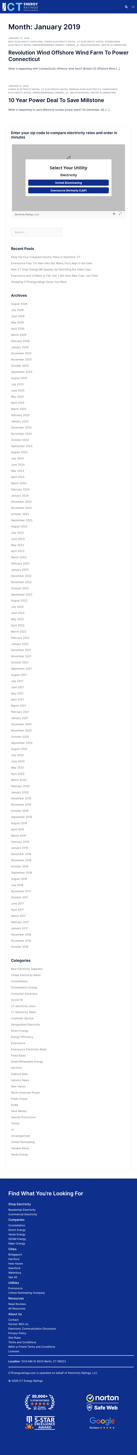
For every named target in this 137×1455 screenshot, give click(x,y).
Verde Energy (19, 1154)
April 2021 (17, 699)
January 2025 (20, 421)
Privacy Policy (17, 1333)
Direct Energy (19, 1030)
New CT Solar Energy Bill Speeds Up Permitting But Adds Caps (51, 269)
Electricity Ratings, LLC (82, 1373)
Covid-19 (17, 1000)
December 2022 (21, 576)
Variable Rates (20, 1148)
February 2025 (20, 415)
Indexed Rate (19, 1074)
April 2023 (17, 551)
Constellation (19, 981)
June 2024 (18, 464)
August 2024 (19, 452)
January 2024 (20, 495)
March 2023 (18, 557)
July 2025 (17, 384)
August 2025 (19, 378)
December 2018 (21, 854)
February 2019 (20, 841)
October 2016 (19, 946)
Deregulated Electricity (85, 89)
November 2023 (21, 507)
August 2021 (19, 674)
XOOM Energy (17, 1239)
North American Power (25, 1092)
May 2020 (17, 767)
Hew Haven (15, 1263)
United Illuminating (114, 45)
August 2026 (19, 303)
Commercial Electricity (22, 1214)
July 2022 (17, 606)
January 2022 (20, 644)
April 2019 (17, 829)
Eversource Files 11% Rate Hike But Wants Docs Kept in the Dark (51, 263)
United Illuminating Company (26, 1292)
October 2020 (20, 736)
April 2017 (17, 909)
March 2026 (18, 334)
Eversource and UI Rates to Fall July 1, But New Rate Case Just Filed (54, 275)
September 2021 (21, 668)
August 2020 (19, 749)
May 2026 (17, 322)
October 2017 (19, 897)
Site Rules (14, 1337)
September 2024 (21, 446)
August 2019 (19, 823)
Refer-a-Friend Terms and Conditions (31, 1346)
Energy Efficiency (22, 1037)
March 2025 (18, 409)
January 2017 (19, 928)
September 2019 (21, 817)
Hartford (16, 1067)
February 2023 (20, 563)
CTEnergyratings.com (22, 1373)
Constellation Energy (24, 987)
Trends (70, 45)
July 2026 (17, 310)
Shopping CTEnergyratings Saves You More (38, 281)
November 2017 (21, 891)
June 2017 (17, 903)
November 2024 (21, 433)
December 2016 (21, 934)
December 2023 (21, 501)
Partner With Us (18, 1324)
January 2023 (20, 569)
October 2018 (19, 866)
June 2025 (18, 390)
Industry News (20, 1080)
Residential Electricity (22, 1209)
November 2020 (21, 730)
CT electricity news (23, 1006)
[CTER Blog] (20, 6)
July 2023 (17, 532)
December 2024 (21, 427)
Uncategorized (90, 45)
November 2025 (21, 359)
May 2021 (17, 693)
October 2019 (19, 810)
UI (78, 45)
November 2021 (21, 656)
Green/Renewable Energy (48, 45)
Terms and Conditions (22, 1342)
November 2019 (21, 804)
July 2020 (17, 755)
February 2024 (20, 489)
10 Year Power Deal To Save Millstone (56, 100)
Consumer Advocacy (24, 993)
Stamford (14, 1268)
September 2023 (21, 520)
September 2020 (21, 743)
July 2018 (17, 885)
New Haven (18, 1086)
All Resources (16, 1308)
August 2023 (19, 526)
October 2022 (20, 588)
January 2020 (20, 792)
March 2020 (18, 780)
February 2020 (20, 786)
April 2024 (17, 477)
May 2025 (17, 396)
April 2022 (17, 625)
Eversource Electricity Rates (29, 1049)
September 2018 (21, 872)
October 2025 (20, 365)
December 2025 (21, 353)
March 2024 (18, 483)
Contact (13, 1319)
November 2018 (21, 860)
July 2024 (17, 458)
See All (12, 1277)
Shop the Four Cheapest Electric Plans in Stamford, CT (45, 257)
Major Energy (16, 1243)
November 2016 (21, 940)
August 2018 (19, 878)
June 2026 (18, 316)
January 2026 (20, 347)
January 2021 (19, 718)
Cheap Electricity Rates (60, 41)
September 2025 (21, 372)
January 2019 (19, 847)
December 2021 (21, 650)
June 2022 (18, 613)
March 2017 (18, 916)
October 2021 (19, 662)
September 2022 (21, 594)
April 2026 (17, 328)
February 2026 (20, 341)
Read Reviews (17, 1304)
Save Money (19, 1111)
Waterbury (14, 1272)
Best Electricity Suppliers (25, 41)
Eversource (18, 1043)
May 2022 (17, 619)
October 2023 (20, 514)
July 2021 (17, 681)
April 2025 (17, 402)
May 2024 (17, 470)
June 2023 (18, 538)
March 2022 (18, 631)
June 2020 (18, 761)
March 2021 (18, 705)
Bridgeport (15, 1254)
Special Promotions (23, 1117)
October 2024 (20, 440)
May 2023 (17, 545)
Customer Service (22, 1018)
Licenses (13, 1351)
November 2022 (21, 582)
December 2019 (21, 798)
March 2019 (18, 835)
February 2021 (20, 712)
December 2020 (21, 724)
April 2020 (17, 773)
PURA (14, 1105)
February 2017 (20, 922)
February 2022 (20, 637)
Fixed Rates (18, 1055)
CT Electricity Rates (90, 41)
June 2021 (17, 687)
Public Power (19, 1098)
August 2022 (19, 600)
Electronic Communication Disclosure (32, 1328)
